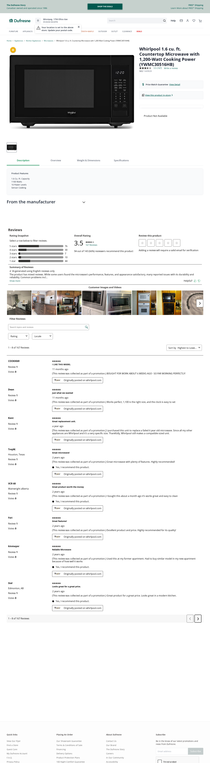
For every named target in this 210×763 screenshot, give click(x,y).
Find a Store (12, 745)
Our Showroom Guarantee (69, 741)
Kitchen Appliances (33, 40)
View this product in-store (158, 95)
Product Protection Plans (68, 757)
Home (9, 40)
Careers (110, 753)
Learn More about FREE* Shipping (187, 8)
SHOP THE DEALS (105, 6)
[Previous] (10, 91)
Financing (61, 749)
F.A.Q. (9, 757)
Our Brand (111, 745)
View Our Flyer (14, 741)
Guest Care (12, 749)
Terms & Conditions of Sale (69, 745)
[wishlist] (193, 20)
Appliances (18, 40)
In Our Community (115, 757)
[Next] (133, 91)
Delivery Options (64, 753)
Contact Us (111, 741)
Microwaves (48, 40)
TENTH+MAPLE (87, 31)
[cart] (200, 20)
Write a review (171, 68)
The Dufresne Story (115, 749)
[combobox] (137, 20)
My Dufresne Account (17, 753)
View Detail (174, 84)
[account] (187, 20)
